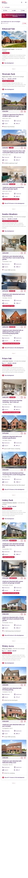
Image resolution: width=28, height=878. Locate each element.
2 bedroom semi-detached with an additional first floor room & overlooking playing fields (12, 331)
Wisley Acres (8, 646)
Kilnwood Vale (8, 29)
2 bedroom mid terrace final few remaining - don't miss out (12, 401)
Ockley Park (7, 500)
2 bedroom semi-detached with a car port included (13, 725)
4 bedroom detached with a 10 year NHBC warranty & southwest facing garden (13, 619)
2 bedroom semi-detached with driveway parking (11, 689)
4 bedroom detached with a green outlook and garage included (12, 582)
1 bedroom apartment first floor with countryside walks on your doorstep (13, 151)
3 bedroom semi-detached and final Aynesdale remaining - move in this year (13, 545)
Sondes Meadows (9, 214)
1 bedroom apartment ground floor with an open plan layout (13, 188)
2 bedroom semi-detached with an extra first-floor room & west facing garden (13, 257)
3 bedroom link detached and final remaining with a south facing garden (13, 473)
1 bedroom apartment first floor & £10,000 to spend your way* (12, 115)
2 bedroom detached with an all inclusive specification (12, 437)
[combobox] (14, 7)
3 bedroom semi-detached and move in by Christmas (13, 295)
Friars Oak (7, 358)
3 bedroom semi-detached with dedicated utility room (11, 761)
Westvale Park (8, 74)
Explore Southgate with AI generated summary (15, 15)
